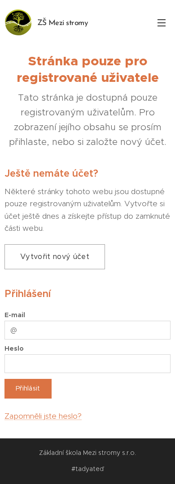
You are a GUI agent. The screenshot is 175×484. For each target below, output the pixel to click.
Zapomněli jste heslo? (43, 416)
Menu (162, 22)
